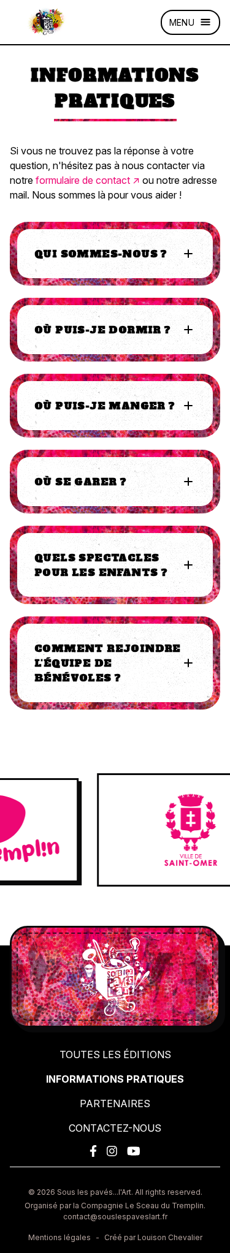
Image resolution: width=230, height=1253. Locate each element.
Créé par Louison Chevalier (153, 1237)
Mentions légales (59, 1237)
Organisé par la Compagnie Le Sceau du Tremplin (114, 1205)
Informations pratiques (115, 1079)
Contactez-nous (115, 1128)
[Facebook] (93, 1151)
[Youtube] (133, 1151)
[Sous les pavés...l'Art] (46, 22)
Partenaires (115, 1103)
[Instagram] (112, 1151)
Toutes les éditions (115, 1054)
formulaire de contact (83, 180)
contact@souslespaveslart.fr (115, 1216)
